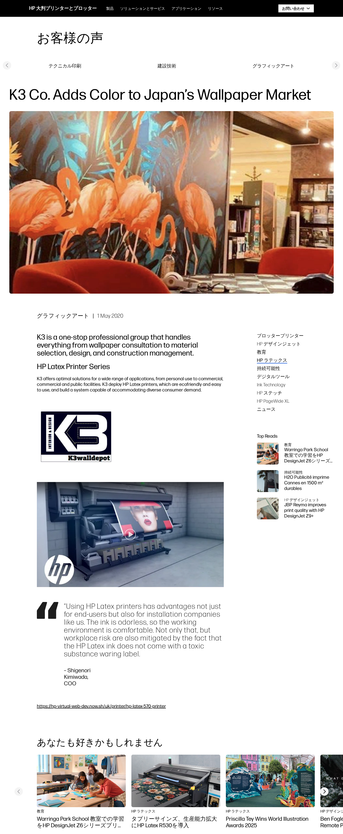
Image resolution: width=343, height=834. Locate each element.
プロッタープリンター (280, 335)
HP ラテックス (272, 360)
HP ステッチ (269, 393)
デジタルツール (273, 376)
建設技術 (167, 66)
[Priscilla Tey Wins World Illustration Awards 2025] (270, 781)
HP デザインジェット (279, 344)
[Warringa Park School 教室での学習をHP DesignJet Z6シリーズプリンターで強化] (81, 781)
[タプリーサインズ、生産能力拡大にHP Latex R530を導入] (175, 781)
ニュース (266, 409)
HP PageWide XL (273, 401)
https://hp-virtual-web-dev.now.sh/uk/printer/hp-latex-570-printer (101, 706)
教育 (261, 352)
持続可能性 (268, 368)
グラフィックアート (273, 66)
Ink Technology (271, 384)
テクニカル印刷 (65, 66)
